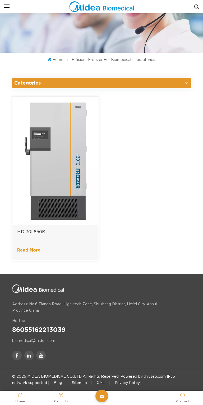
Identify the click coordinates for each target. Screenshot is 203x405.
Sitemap (79, 383)
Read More (28, 250)
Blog (58, 383)
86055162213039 (39, 329)
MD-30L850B (31, 231)
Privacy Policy (127, 383)
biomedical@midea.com (33, 340)
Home (57, 60)
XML (101, 383)
